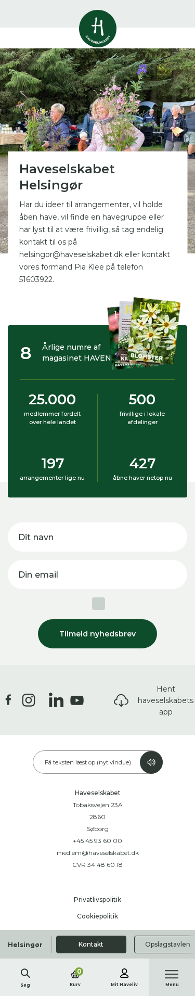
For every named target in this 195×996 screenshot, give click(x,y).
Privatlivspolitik (97, 899)
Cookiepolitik (97, 916)
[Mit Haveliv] (123, 971)
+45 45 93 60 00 (97, 841)
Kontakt (91, 944)
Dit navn (36, 537)
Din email (38, 575)
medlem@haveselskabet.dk (98, 853)
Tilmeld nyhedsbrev (97, 634)
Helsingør (25, 945)
